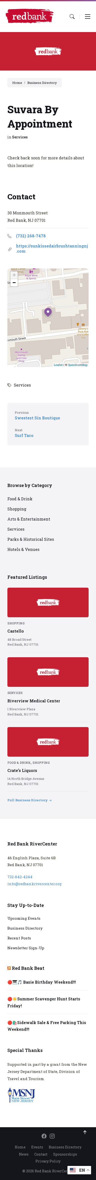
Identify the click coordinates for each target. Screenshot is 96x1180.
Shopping (16, 508)
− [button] (14, 283)
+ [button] (14, 275)
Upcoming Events (23, 918)
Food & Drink (19, 498)
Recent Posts (19, 938)
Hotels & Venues (23, 549)
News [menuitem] (24, 1154)
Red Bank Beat (28, 968)
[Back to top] (85, 1132)
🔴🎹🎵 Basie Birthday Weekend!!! (41, 982)
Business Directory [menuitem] (65, 1147)
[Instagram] (52, 1136)
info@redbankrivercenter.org (34, 883)
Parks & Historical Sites (30, 539)
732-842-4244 (19, 876)
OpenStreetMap (77, 365)
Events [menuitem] (37, 1147)
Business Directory (42, 82)
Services (20, 137)
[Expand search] (72, 16)
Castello (15, 631)
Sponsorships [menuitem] (65, 1154)
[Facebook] (44, 1136)
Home (17, 82)
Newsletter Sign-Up (25, 947)
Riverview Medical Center (33, 700)
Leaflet (58, 365)
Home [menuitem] (20, 1147)
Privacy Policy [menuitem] (48, 1161)
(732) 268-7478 (31, 235)
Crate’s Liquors (22, 770)
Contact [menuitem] (41, 1154)
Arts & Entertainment (28, 519)
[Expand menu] (88, 16)
